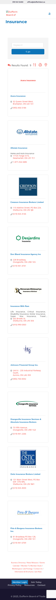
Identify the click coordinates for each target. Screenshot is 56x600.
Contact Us (38, 569)
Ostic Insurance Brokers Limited (25, 474)
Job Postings (28, 569)
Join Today (36, 582)
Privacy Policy (14, 585)
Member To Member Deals (31, 566)
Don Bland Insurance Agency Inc (25, 254)
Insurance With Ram (19, 306)
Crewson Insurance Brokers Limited (27, 202)
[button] (9, 65)
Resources (29, 585)
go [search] (29, 51)
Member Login (20, 582)
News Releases (32, 562)
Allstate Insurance (18, 148)
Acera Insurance (18, 96)
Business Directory (18, 562)
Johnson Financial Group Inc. (24, 365)
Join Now (38, 572)
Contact (41, 585)
